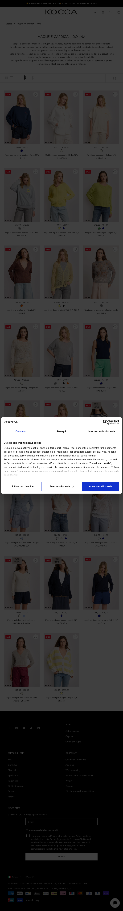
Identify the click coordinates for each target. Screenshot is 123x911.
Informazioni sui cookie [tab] (101, 431)
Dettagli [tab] (61, 431)
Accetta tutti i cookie (100, 486)
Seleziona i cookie (60, 486)
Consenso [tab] (21, 431)
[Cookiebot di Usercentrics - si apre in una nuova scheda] (105, 422)
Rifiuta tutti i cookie (22, 486)
